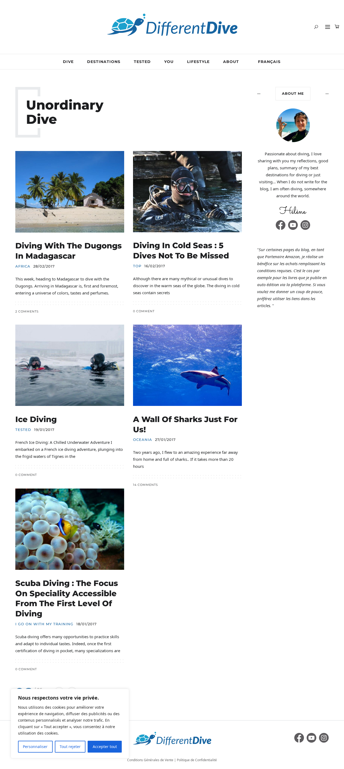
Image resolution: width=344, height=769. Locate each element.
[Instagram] (305, 225)
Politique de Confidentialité (197, 760)
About (231, 61)
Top (137, 266)
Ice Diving (36, 419)
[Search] (316, 26)
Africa (22, 266)
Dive (68, 61)
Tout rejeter (70, 746)
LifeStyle (198, 61)
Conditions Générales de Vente (150, 760)
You (169, 61)
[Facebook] (280, 225)
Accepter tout (105, 746)
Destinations (103, 61)
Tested (142, 61)
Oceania (142, 440)
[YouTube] (293, 225)
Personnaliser (35, 746)
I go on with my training (44, 624)
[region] (70, 723)
